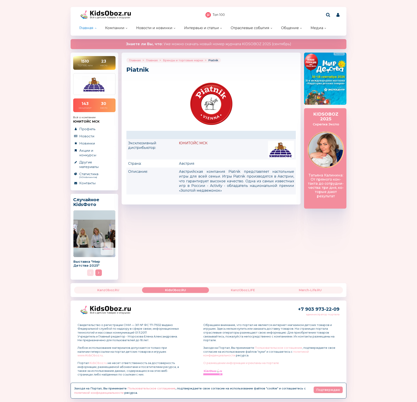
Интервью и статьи (201, 28)
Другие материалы (89, 164)
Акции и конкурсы (87, 152)
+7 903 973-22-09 (318, 309)
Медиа (317, 28)
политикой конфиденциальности (99, 392)
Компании (114, 28)
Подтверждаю (328, 390)
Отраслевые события (250, 28)
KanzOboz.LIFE (243, 290)
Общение (290, 28)
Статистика (88, 175)
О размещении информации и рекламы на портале (241, 363)
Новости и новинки (154, 28)
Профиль (87, 129)
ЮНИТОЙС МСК (193, 143)
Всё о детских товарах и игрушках (110, 17)
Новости (86, 136)
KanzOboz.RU (108, 290)
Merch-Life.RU (310, 290)
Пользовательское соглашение (278, 347)
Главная (86, 28)
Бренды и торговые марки (183, 60)
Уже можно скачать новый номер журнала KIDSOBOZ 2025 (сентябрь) (208, 44)
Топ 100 (219, 15)
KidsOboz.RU (175, 290)
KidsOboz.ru (98, 363)
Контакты (87, 183)
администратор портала (322, 314)
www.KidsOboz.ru (90, 355)
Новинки (87, 143)
